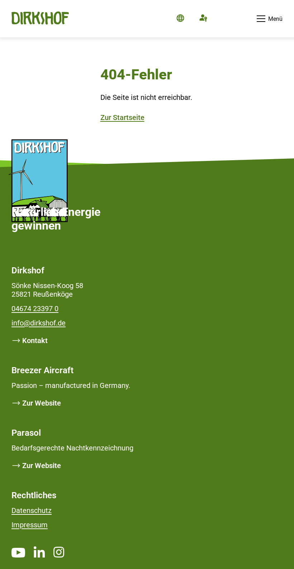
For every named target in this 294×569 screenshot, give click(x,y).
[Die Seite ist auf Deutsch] (180, 18)
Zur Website (41, 403)
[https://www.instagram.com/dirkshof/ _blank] (58, 552)
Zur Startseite (122, 117)
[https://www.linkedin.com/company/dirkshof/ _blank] (39, 551)
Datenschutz (31, 510)
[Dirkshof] (40, 25)
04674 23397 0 (34, 308)
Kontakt (35, 340)
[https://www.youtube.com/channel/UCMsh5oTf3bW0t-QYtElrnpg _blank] (18, 552)
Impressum (29, 525)
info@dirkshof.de (38, 323)
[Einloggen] (203, 18)
